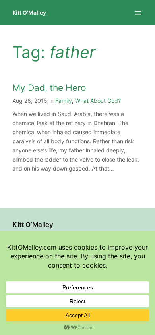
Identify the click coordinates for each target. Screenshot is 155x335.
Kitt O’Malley (29, 12)
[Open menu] (138, 12)
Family (63, 100)
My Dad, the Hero (49, 87)
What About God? (98, 100)
